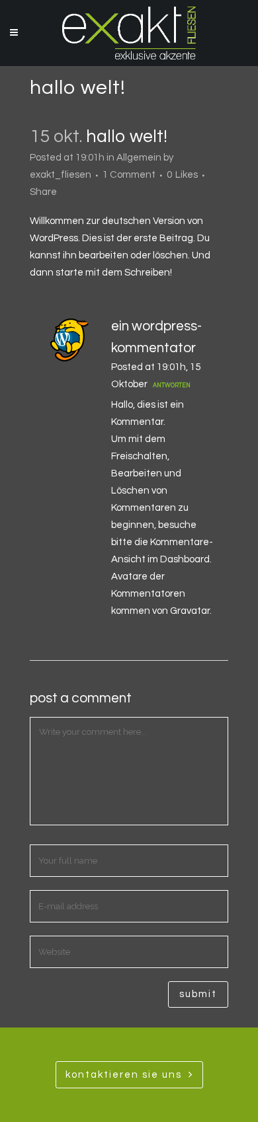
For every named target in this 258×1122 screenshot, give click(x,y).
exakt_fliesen (60, 175)
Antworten (172, 386)
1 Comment (129, 175)
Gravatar (190, 611)
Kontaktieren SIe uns (123, 1075)
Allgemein (138, 158)
